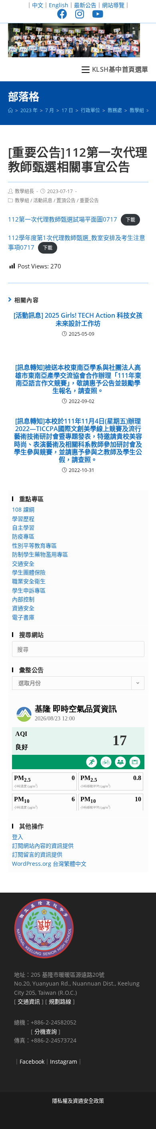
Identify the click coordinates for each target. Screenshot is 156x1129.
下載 (130, 219)
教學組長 (24, 191)
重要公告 (89, 200)
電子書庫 (23, 617)
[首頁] (10, 110)
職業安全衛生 (29, 581)
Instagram (63, 1061)
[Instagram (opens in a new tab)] (79, 14)
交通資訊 (29, 1001)
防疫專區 (23, 536)
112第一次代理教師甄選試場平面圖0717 (62, 219)
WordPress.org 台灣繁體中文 (49, 863)
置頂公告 (66, 200)
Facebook (32, 1061)
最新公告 (85, 5)
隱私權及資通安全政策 (78, 1100)
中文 (37, 5)
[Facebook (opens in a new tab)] (62, 14)
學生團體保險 (29, 572)
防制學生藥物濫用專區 (40, 554)
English (58, 5)
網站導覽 (113, 5)
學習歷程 (23, 518)
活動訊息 (42, 200)
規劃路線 (60, 1001)
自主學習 (23, 527)
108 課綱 (23, 509)
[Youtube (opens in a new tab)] (95, 14)
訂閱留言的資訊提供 (37, 854)
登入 (17, 837)
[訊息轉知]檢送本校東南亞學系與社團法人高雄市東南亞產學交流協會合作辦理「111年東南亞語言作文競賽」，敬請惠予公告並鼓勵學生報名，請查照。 (78, 379)
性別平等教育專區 (34, 545)
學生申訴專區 (29, 590)
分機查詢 (45, 1031)
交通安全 (23, 563)
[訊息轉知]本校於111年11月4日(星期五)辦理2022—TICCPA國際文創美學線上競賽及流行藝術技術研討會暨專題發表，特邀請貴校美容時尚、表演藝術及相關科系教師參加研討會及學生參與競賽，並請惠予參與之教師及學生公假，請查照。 (78, 440)
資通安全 (23, 608)
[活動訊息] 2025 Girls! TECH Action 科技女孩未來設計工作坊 (78, 319)
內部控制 (23, 599)
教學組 (22, 200)
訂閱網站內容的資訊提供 (43, 845)
